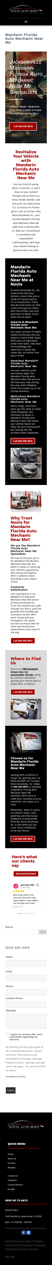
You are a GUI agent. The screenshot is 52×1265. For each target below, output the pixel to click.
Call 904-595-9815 (23, 126)
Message (11, 1010)
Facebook (12, 1180)
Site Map (10, 1256)
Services (11, 1163)
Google (11, 1189)
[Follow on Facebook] (23, 1233)
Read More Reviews (26, 873)
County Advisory (15, 1184)
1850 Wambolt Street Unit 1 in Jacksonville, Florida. (24, 671)
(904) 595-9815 (17, 948)
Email (9, 971)
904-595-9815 (21, 786)
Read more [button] (18, 907)
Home (10, 1154)
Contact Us (13, 1175)
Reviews (11, 1167)
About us (12, 1158)
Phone (9, 986)
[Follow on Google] (29, 1233)
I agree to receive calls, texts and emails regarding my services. (26, 1037)
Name (9, 956)
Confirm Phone (14, 998)
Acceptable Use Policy (15, 1077)
